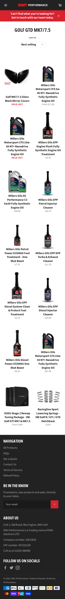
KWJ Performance (19, 578)
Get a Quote (10, 459)
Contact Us (9, 464)
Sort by (32, 38)
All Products (10, 448)
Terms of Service (12, 470)
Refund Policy (11, 476)
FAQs (6, 453)
